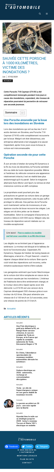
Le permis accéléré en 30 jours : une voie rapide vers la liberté (27, 405)
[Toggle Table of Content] (21, 113)
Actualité (8, 81)
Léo (4, 77)
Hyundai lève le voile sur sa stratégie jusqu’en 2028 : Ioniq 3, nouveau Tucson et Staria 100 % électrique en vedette (27, 421)
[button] (39, 14)
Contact (27, 463)
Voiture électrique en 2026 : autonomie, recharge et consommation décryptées (25, 374)
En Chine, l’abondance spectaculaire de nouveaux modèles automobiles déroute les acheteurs (27, 357)
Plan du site (27, 459)
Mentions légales (27, 456)
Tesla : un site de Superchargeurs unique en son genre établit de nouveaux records (27, 391)
